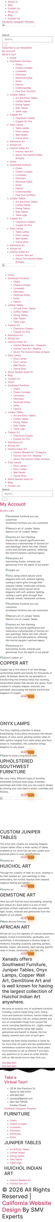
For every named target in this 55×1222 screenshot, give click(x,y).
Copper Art (16, 114)
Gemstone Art (17, 141)
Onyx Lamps (16, 124)
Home (13, 57)
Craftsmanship (23, 87)
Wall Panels (22, 134)
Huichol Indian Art (19, 148)
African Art (16, 144)
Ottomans (21, 74)
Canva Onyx (22, 138)
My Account (13, 504)
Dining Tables (23, 104)
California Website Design (26, 1206)
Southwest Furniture (20, 61)
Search (5, 35)
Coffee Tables (23, 101)
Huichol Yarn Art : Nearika (27, 348)
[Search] (4, 45)
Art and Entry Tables (27, 98)
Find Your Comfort (26, 91)
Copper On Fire (24, 121)
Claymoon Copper (25, 118)
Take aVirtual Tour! (16, 1079)
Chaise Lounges (24, 67)
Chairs (19, 64)
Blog (10, 5)
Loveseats (21, 71)
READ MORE (27, 696)
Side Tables (22, 108)
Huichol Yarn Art (24, 151)
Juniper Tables (17, 94)
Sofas (19, 81)
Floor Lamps (22, 131)
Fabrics (19, 84)
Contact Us (14, 8)
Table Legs (21, 111)
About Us (13, 1)
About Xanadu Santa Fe (20, 372)
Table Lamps (22, 128)
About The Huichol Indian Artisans (31, 351)
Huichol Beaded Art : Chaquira (29, 345)
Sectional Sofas (24, 77)
